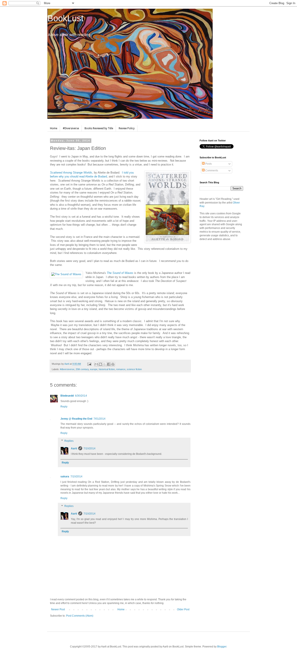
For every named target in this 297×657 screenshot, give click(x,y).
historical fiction (107, 369)
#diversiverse (67, 369)
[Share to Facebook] (109, 364)
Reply (63, 406)
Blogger (221, 646)
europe (93, 369)
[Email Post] (89, 363)
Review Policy (127, 128)
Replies (68, 440)
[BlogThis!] (100, 364)
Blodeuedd (67, 395)
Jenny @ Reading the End (76, 418)
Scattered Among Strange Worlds (71, 172)
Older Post (183, 609)
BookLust (65, 18)
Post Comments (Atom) (79, 615)
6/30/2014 (81, 395)
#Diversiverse (71, 128)
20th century (82, 369)
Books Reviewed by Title (99, 128)
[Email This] (96, 364)
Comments (211, 170)
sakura (64, 476)
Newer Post (58, 609)
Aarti (74, 448)
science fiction (134, 369)
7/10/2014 (89, 448)
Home (53, 128)
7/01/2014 (99, 418)
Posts (208, 163)
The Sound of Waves (120, 273)
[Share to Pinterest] (113, 364)
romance (120, 369)
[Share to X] (104, 364)
